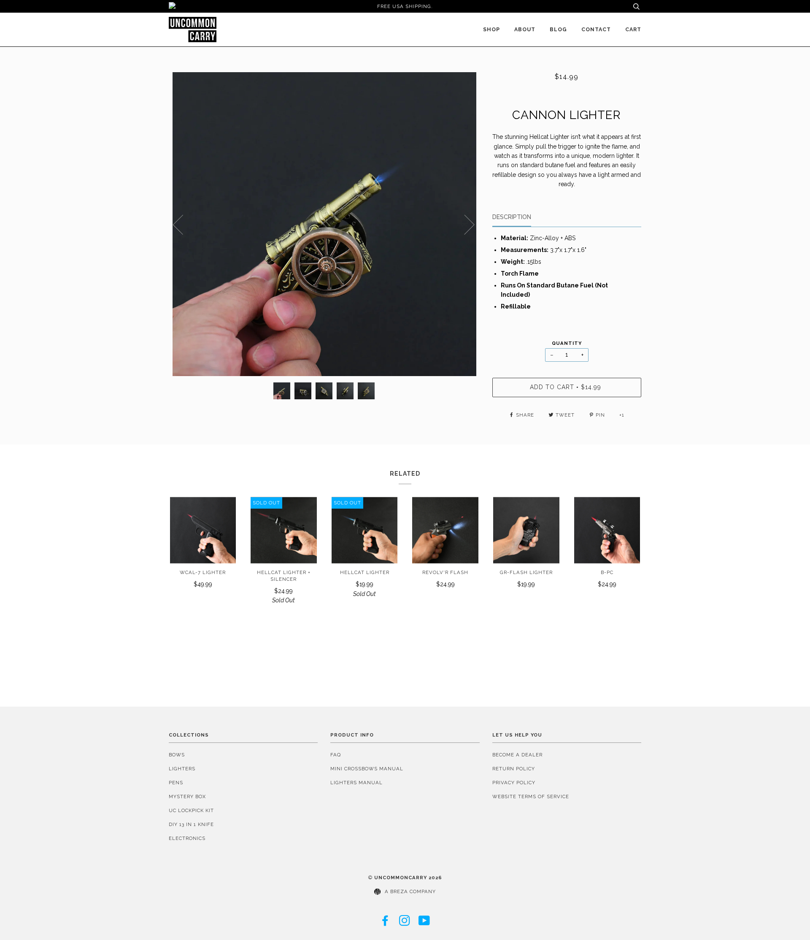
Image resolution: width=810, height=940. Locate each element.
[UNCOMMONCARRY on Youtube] (424, 923)
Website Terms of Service (530, 796)
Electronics (187, 838)
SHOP (491, 29)
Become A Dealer (517, 755)
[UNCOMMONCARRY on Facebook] (385, 923)
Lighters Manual (356, 783)
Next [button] (464, 224)
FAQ (335, 755)
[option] (324, 224)
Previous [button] (183, 224)
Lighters (182, 769)
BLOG (558, 29)
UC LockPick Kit (191, 810)
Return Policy (513, 769)
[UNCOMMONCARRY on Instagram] (404, 923)
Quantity (567, 343)
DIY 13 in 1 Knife (191, 824)
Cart (633, 29)
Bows (177, 755)
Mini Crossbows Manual (366, 769)
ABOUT (524, 29)
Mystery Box (187, 796)
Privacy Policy (513, 783)
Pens (176, 783)
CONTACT (596, 29)
